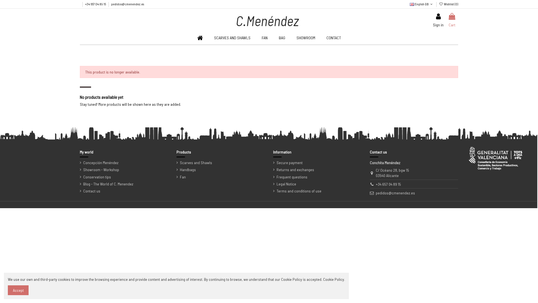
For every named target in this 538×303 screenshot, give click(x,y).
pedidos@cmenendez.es (127, 4)
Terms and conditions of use (299, 191)
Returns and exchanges (295, 169)
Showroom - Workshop (101, 169)
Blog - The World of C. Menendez (108, 184)
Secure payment (290, 162)
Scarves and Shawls (196, 162)
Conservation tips (97, 177)
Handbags (188, 169)
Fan (183, 177)
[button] (264, 38)
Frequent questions (292, 177)
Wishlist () (450, 4)
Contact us (91, 191)
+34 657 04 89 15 (95, 4)
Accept (18, 290)
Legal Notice (286, 184)
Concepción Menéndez (101, 162)
